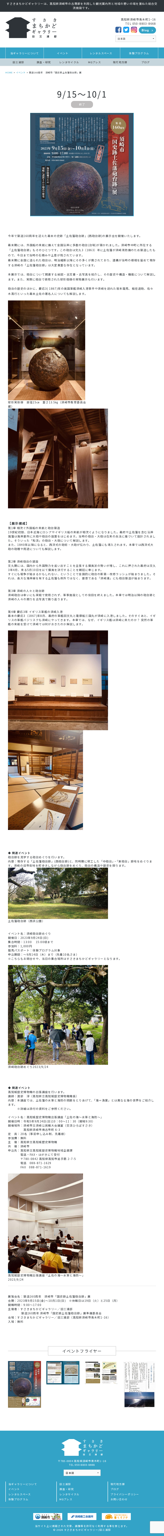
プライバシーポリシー (125, 1494)
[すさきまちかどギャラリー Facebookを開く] (118, 29)
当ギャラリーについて (24, 53)
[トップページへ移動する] (30, 27)
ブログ (145, 62)
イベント (62, 53)
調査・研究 (44, 62)
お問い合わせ (119, 1499)
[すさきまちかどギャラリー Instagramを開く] (134, 29)
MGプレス (94, 62)
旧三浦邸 (18, 62)
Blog (145, 30)
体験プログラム (139, 53)
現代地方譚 (120, 62)
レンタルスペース (101, 53)
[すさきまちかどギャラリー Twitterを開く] (126, 29)
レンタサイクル (69, 62)
